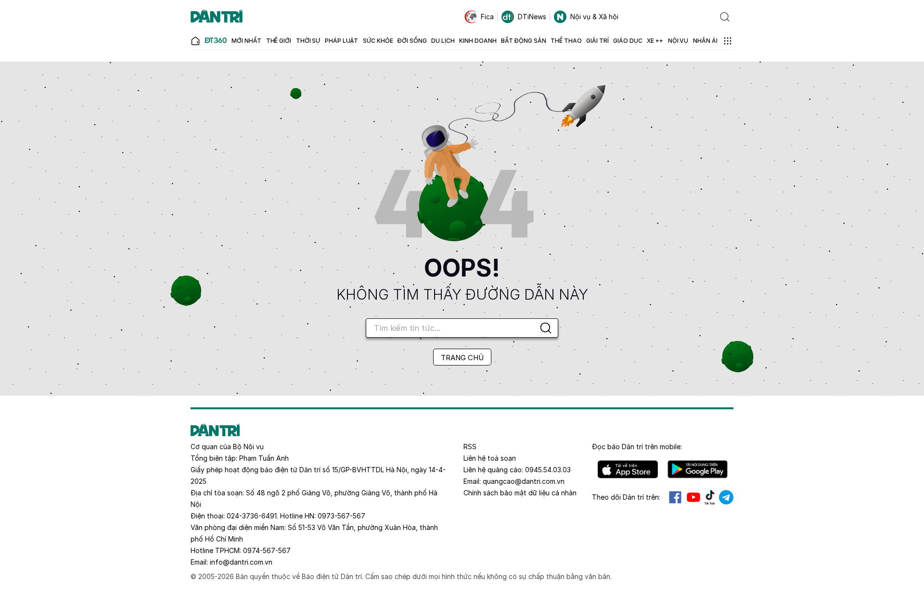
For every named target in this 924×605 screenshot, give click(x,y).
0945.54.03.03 (548, 470)
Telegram (726, 497)
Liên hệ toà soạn (489, 458)
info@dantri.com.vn (241, 562)
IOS (628, 469)
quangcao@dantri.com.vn (524, 481)
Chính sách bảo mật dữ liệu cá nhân (520, 493)
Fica (487, 17)
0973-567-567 (341, 516)
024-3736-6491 (252, 516)
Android (697, 469)
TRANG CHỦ (462, 357)
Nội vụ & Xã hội (594, 17)
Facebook (675, 497)
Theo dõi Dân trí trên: (626, 497)
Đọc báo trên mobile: (637, 446)
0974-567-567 (267, 550)
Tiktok (710, 497)
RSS (469, 446)
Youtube (693, 497)
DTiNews (532, 17)
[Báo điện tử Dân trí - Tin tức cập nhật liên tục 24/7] (217, 17)
